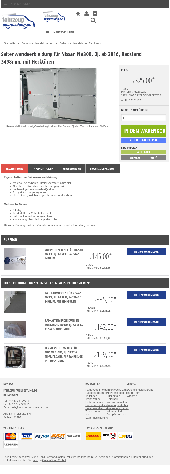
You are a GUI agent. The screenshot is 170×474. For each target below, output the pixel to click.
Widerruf (132, 396)
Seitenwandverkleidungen (37, 43)
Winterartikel (114, 411)
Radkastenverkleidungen (100, 405)
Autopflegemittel (116, 414)
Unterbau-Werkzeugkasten (117, 401)
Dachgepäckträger (96, 392)
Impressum (133, 392)
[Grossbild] (58, 123)
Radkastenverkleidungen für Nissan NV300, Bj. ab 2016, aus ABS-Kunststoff (64, 324)
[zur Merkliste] (78, 13)
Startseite (9, 43)
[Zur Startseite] (54, 22)
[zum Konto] (86, 13)
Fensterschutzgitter (118, 389)
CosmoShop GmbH (54, 460)
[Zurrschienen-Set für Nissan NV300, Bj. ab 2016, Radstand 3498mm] (15, 268)
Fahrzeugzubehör (117, 405)
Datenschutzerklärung (140, 389)
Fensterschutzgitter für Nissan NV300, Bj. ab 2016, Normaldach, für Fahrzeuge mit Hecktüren (64, 354)
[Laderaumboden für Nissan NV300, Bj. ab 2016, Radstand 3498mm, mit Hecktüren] (15, 312)
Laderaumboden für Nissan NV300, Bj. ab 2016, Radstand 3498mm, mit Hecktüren (63, 297)
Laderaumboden (95, 402)
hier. (35, 460)
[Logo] (18, 35)
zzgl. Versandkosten (149, 95)
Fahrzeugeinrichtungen (99, 389)
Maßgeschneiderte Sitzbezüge (118, 394)
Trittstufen (91, 396)
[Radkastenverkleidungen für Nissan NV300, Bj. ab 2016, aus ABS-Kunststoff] (15, 339)
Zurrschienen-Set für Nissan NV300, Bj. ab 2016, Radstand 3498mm (64, 254)
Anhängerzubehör (118, 408)
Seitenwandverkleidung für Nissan (80, 43)
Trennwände (93, 399)
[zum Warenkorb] (94, 13)
